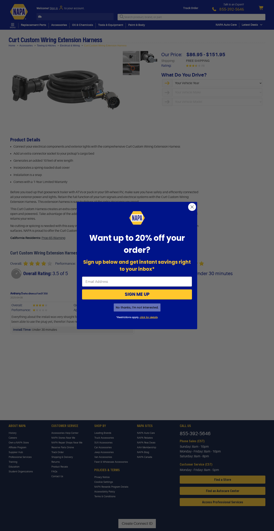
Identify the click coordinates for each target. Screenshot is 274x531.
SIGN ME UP (137, 294)
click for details (148, 317)
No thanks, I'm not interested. (137, 307)
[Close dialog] (192, 206)
